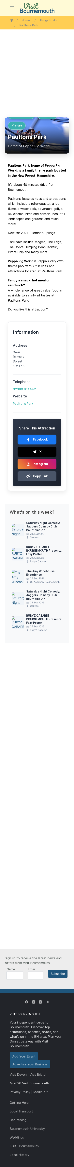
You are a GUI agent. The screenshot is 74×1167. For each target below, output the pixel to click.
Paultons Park (23, 404)
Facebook (40, 439)
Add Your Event (24, 1056)
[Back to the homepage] (37, 8)
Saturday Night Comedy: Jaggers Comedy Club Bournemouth (43, 526)
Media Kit (40, 1092)
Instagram (40, 464)
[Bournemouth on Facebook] (27, 1002)
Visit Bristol (38, 1074)
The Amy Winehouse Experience (40, 572)
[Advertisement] (37, 68)
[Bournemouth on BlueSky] (40, 1002)
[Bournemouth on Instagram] (47, 1002)
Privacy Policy (20, 1092)
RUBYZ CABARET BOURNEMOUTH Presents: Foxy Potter (44, 550)
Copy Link (40, 476)
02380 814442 (24, 389)
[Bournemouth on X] (34, 1002)
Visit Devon (18, 1074)
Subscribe (58, 974)
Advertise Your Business (30, 1064)
